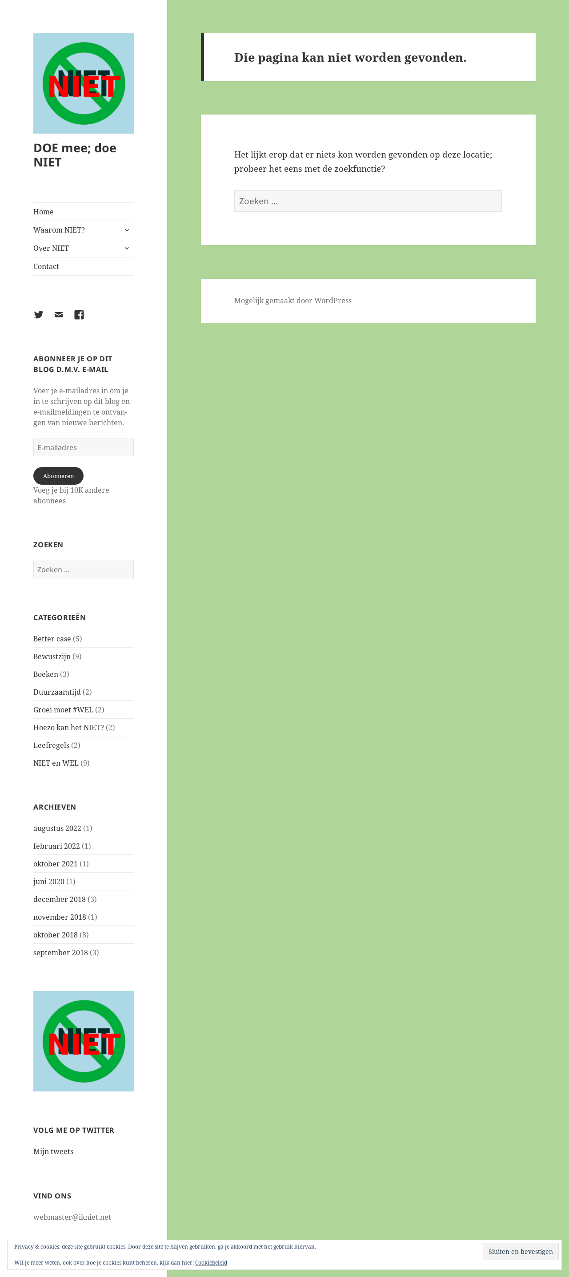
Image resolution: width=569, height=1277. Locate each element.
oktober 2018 (55, 935)
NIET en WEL (56, 763)
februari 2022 (56, 846)
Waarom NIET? (59, 230)
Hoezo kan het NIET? (68, 727)
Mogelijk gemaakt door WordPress (293, 300)
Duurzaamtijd (57, 692)
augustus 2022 (57, 828)
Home (43, 212)
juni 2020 (48, 881)
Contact (46, 266)
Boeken (45, 674)
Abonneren (58, 476)
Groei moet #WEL (63, 710)
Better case (52, 639)
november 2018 (59, 917)
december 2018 (59, 899)
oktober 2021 (55, 864)
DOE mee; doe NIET (74, 154)
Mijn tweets (53, 1151)
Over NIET (51, 248)
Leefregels (51, 745)
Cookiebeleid (211, 1262)
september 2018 (60, 952)
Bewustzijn (52, 656)
